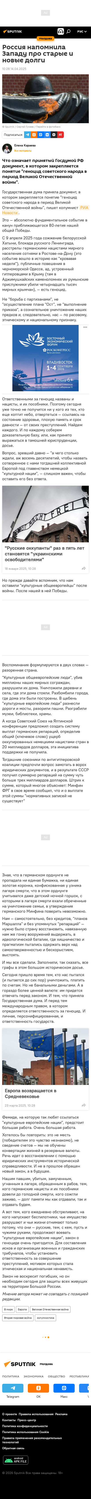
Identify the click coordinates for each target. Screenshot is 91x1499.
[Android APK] (16, 1461)
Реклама (61, 1414)
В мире (8, 1309)
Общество (56, 1376)
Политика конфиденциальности (25, 1426)
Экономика (34, 1376)
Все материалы (23, 150)
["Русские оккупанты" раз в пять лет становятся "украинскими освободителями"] (45, 514)
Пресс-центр (26, 1420)
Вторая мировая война (18, 1317)
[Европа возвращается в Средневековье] (45, 1056)
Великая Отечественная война (50, 1309)
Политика (10, 1376)
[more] (83, 568)
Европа (22, 1309)
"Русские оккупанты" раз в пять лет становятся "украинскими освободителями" (44, 553)
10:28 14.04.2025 (14, 69)
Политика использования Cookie (25, 1432)
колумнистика (45, 1317)
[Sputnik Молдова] (13, 33)
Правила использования (36, 1414)
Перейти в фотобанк (48, 126)
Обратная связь (13, 1448)
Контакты (9, 1420)
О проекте (9, 1414)
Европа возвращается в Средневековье (30, 1093)
